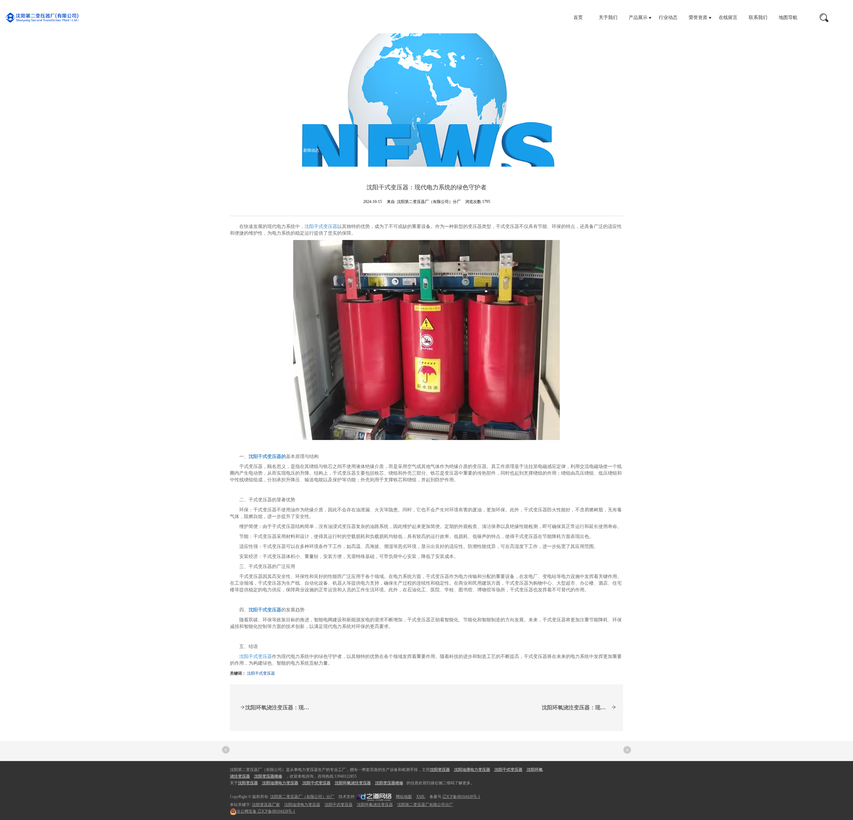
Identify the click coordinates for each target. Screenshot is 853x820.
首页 (578, 17)
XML (420, 796)
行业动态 (668, 17)
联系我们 (758, 17)
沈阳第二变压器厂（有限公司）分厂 (302, 796)
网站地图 (404, 796)
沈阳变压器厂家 (266, 804)
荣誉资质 (698, 17)
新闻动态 (311, 150)
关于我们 (608, 17)
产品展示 (638, 17)
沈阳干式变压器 (321, 226)
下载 (286, 150)
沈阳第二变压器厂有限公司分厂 (425, 804)
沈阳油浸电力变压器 (302, 804)
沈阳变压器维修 (389, 783)
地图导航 (788, 17)
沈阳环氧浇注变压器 (375, 804)
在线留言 (728, 17)
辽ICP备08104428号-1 (461, 796)
